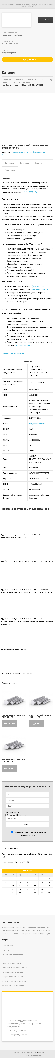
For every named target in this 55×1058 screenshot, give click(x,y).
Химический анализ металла (13, 986)
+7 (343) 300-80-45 (28, 60)
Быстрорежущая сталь (19, 152)
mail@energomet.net (40, 289)
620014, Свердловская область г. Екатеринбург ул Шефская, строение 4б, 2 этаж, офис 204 (25, 1024)
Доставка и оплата (23, 345)
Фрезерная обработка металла (14, 981)
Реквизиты (10, 170)
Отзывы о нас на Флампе (13, 353)
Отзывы (38, 163)
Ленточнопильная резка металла (14, 968)
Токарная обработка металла (13, 972)
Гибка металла (7, 945)
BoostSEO (41, 1053)
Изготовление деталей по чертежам (16, 959)
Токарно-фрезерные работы (12, 977)
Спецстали (6, 155)
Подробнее (9, 724)
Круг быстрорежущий (37, 152)
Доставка (24, 163)
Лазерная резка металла (11, 963)
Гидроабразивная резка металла (14, 950)
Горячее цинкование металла (13, 954)
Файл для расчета (12, 812)
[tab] (9, 163)
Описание (9, 163)
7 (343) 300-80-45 (29, 192)
